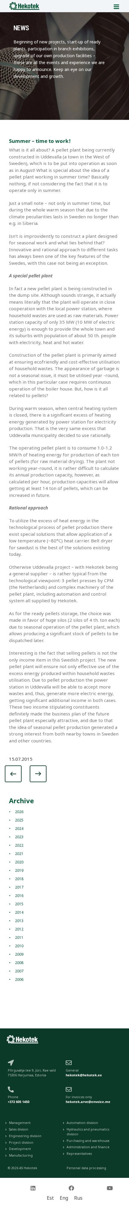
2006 (19, 979)
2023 (19, 836)
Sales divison (18, 1129)
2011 (19, 937)
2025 (19, 820)
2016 (19, 895)
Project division (21, 1142)
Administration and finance (88, 1147)
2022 (19, 845)
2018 (19, 878)
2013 (19, 920)
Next (36, 775)
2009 (19, 954)
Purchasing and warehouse (88, 1141)
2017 (19, 887)
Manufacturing (21, 1155)
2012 (19, 929)
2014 (19, 912)
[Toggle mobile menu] (117, 7)
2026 (19, 811)
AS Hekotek (28, 1168)
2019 (19, 870)
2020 (19, 862)
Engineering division (25, 1136)
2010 (19, 945)
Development (20, 1149)
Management (20, 1123)
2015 (19, 904)
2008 (19, 962)
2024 (19, 828)
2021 (19, 853)
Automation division (82, 1123)
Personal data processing (86, 1168)
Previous (19, 775)
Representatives (79, 1153)
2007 (19, 971)
